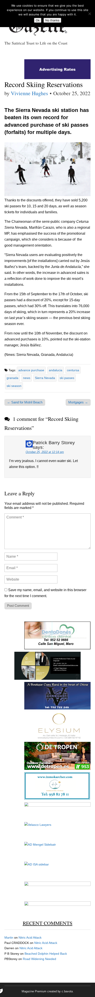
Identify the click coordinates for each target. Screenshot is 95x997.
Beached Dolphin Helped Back (46, 953)
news (26, 378)
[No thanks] (89, 13)
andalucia (55, 370)
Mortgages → (78, 402)
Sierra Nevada (45, 378)
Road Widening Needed (39, 959)
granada (12, 378)
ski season (14, 386)
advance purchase (31, 370)
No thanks (52, 20)
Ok (38, 20)
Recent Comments (47, 923)
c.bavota (67, 991)
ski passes (67, 378)
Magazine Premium (34, 991)
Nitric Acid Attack (30, 937)
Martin (8, 937)
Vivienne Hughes (29, 93)
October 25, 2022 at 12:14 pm (45, 452)
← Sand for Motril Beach (24, 402)
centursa (73, 370)
